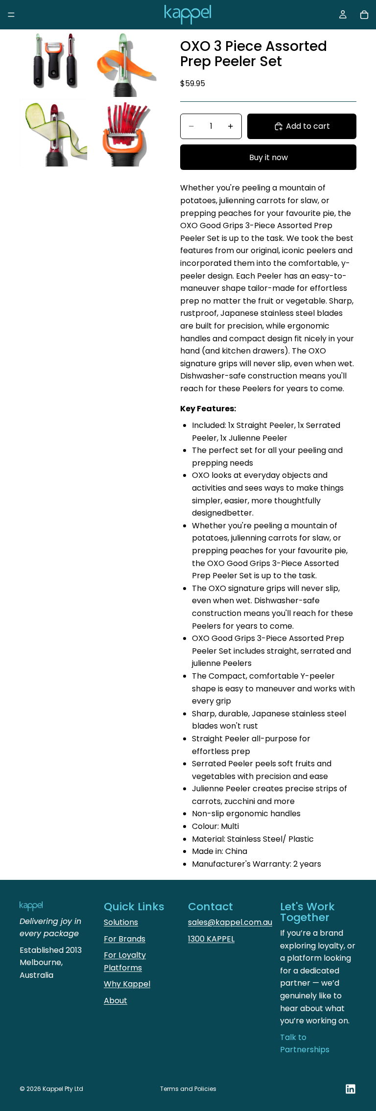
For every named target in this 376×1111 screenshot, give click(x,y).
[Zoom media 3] (53, 132)
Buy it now (268, 157)
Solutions (121, 922)
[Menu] (11, 14)
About (115, 1000)
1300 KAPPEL (211, 939)
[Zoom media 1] (53, 63)
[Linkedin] (350, 1089)
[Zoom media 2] (123, 63)
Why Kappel (127, 984)
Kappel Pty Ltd (63, 1089)
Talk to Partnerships (304, 1044)
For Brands (124, 939)
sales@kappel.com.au (230, 922)
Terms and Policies (188, 1089)
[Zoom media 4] (123, 132)
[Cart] (364, 14)
